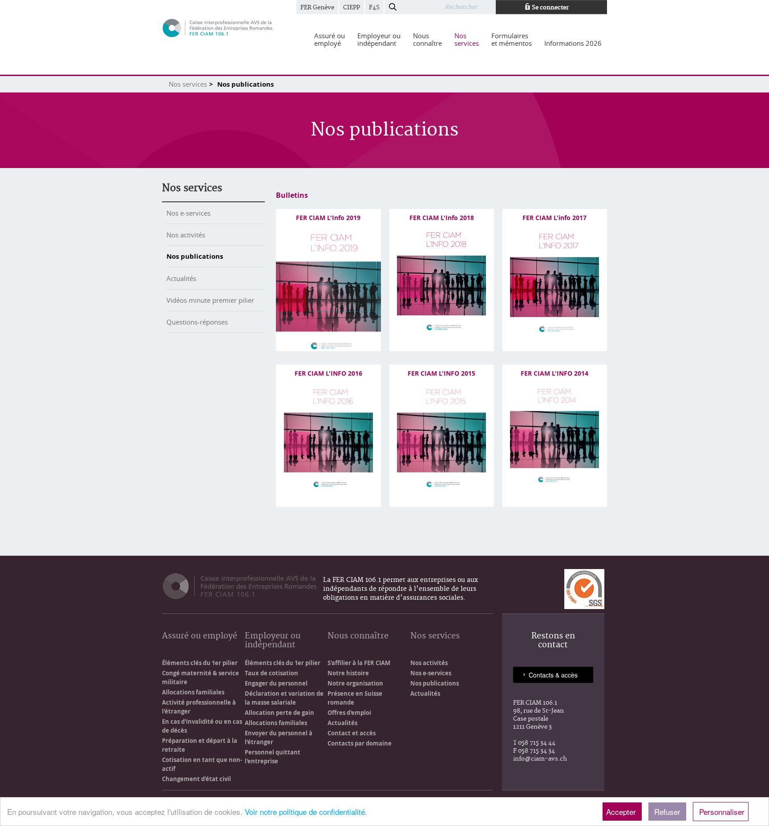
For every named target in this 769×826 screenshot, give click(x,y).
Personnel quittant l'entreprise (272, 756)
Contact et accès (352, 733)
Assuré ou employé (199, 636)
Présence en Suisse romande (355, 698)
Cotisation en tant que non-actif (202, 764)
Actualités (181, 278)
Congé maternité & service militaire (200, 677)
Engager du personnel (276, 683)
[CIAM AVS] (217, 27)
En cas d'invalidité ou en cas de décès (202, 726)
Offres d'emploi (349, 713)
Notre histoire (348, 673)
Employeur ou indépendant (272, 641)
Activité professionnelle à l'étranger (199, 706)
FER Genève (317, 7)
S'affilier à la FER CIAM (359, 663)
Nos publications (194, 256)
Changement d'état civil (196, 779)
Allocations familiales (193, 692)
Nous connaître (358, 636)
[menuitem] (329, 39)
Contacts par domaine (360, 743)
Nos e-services (188, 213)
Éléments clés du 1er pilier (200, 663)
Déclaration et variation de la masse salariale (284, 698)
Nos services (188, 84)
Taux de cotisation (271, 673)
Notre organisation (355, 683)
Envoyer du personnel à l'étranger (278, 737)
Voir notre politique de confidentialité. (306, 811)
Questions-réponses (197, 321)
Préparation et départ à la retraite (199, 745)
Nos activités (185, 234)
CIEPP (351, 7)
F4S (374, 7)
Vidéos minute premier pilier (210, 300)
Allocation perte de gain (279, 713)
